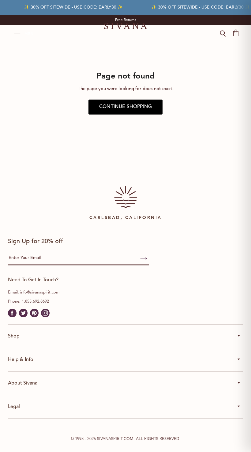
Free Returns (125, 20)
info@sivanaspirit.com (39, 292)
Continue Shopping (125, 106)
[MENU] (14, 34)
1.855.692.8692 (35, 302)
